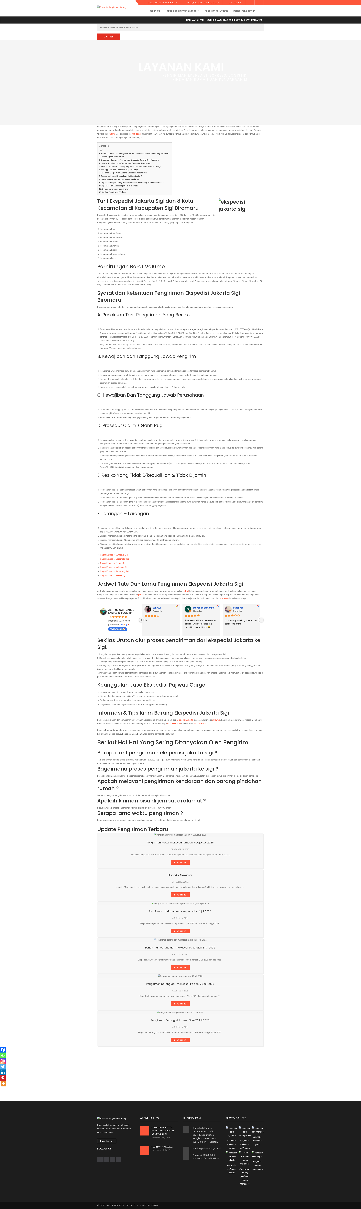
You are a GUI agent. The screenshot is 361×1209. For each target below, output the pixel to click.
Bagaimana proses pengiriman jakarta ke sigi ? (121, 179)
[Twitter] (252, 2)
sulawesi (216, 720)
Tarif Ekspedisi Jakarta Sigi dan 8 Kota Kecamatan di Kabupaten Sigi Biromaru (135, 153)
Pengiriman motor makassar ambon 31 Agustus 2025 (180, 842)
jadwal (186, 591)
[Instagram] (3, 1061)
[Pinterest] (3, 1078)
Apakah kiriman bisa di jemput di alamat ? (120, 186)
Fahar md (238, 607)
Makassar (136, 134)
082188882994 (174, 723)
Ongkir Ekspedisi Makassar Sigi (114, 567)
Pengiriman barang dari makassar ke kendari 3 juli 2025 (180, 947)
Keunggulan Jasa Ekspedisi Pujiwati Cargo (119, 169)
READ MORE (180, 862)
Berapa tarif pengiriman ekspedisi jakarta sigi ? (121, 176)
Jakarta (111, 134)
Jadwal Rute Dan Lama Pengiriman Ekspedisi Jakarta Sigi (126, 163)
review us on (116, 629)
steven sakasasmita (203, 607)
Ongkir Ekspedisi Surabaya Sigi (114, 555)
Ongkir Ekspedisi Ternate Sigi (113, 563)
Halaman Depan (195, 20)
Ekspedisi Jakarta (185, 720)
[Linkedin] (3, 1072)
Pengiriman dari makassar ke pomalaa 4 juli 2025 (180, 911)
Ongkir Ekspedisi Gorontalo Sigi (114, 559)
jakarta (141, 594)
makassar (224, 598)
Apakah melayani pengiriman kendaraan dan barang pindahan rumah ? (133, 182)
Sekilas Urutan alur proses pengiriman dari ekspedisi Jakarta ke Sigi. (131, 166)
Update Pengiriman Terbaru (114, 192)
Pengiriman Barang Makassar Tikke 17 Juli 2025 (180, 1020)
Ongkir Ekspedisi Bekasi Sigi (113, 575)
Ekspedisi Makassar (180, 875)
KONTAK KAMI (199, 95)
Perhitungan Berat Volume (112, 156)
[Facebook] (247, 2)
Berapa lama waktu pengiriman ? (116, 189)
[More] (3, 1083)
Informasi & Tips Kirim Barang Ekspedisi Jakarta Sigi (124, 173)
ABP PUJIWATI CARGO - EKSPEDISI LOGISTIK (122, 611)
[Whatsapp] (3, 1055)
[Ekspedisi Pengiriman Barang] (111, 7)
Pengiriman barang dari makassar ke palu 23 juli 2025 (180, 984)
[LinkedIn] (261, 2)
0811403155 (199, 723)
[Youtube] (256, 2)
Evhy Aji (157, 607)
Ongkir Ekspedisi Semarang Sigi (114, 571)
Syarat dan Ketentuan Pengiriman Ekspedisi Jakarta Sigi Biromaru (130, 160)
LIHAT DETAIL (162, 94)
